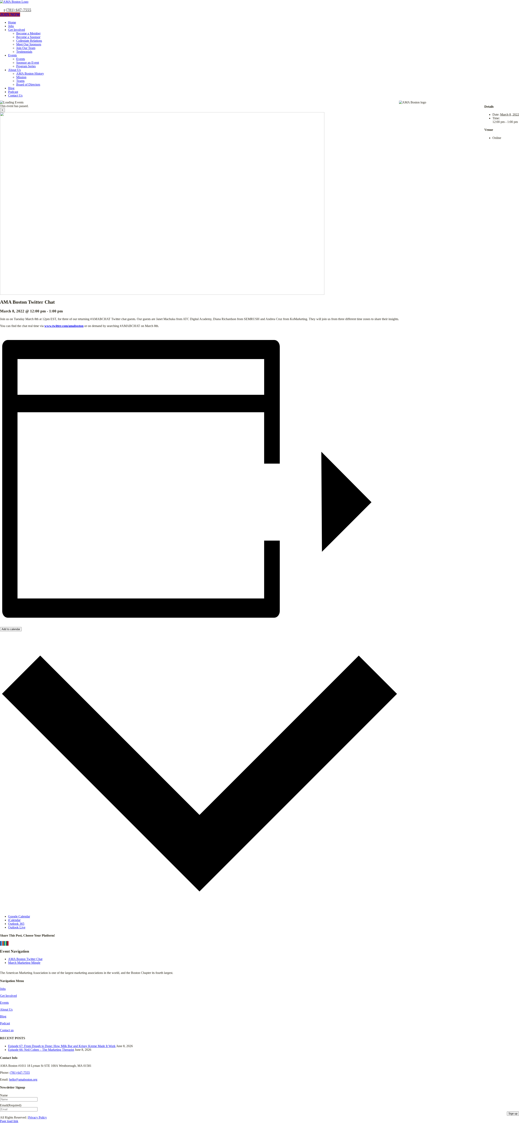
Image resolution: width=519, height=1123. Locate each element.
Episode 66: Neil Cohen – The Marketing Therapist (41, 1049)
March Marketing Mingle (24, 962)
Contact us (7, 1030)
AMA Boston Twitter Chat (25, 959)
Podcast (5, 1023)
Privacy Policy (37, 1117)
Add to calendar (11, 629)
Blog (3, 1016)
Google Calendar (19, 916)
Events (4, 1002)
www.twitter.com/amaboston (64, 326)
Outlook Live (16, 927)
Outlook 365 (16, 923)
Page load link (9, 1121)
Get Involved (8, 995)
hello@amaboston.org (23, 1079)
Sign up (512, 1113)
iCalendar (14, 920)
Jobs (3, 989)
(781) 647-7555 (18, 10)
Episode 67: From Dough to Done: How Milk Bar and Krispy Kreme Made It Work (62, 1046)
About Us (6, 1009)
